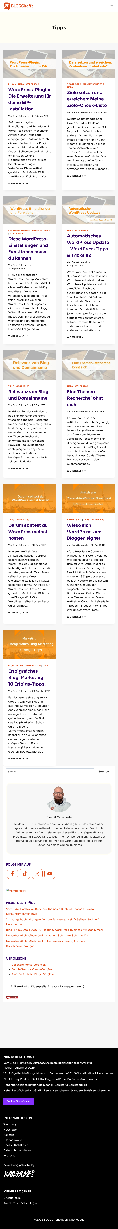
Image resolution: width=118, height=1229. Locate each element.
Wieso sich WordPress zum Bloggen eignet (84, 532)
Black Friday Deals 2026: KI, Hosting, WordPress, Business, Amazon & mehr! (55, 930)
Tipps (21, 84)
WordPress (32, 84)
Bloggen (13, 666)
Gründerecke (12, 1198)
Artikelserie (74, 520)
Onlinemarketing (30, 666)
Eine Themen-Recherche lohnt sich (85, 398)
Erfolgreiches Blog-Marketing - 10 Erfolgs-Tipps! (27, 677)
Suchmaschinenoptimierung (25, 230)
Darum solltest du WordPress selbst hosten (28, 532)
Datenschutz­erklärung (17, 1150)
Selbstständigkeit (93, 84)
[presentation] (29, 64)
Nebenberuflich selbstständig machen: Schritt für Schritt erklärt (48, 935)
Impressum (10, 1155)
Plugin (12, 84)
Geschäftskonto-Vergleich (28, 964)
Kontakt (8, 1135)
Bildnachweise (12, 1140)
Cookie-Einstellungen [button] (18, 1101)
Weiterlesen (18, 183)
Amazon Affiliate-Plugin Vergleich (33, 974)
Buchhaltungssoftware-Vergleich (33, 969)
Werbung (9, 1124)
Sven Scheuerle (21, 116)
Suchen (103, 771)
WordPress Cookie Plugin (20, 1203)
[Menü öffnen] (112, 6)
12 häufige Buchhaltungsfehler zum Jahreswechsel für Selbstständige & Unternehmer (58, 1073)
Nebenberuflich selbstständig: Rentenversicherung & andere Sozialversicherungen (57, 1090)
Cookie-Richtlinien (15, 1145)
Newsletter (10, 1129)
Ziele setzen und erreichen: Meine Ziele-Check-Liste (87, 99)
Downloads (74, 84)
